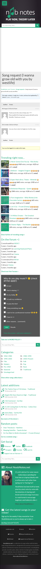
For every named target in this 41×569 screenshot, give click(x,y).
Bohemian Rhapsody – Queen (21, 189)
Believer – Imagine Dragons (20, 171)
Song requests (20, 89)
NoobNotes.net (5, 89)
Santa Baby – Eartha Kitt (13, 413)
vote (6, 327)
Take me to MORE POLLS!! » (11, 339)
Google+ (8, 450)
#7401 (37, 124)
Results (13, 327)
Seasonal (7, 369)
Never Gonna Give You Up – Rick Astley (24, 162)
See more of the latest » (10, 419)
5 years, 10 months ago (12, 97)
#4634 (37, 108)
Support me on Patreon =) (13, 453)
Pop (24, 364)
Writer (16, 259)
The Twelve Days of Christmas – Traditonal (20, 389)
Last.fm (29, 450)
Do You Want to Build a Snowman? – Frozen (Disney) (21, 433)
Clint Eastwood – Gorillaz (13, 401)
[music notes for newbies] (20, 15)
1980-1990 (27, 356)
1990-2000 (8, 359)
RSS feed (10, 539)
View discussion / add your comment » (17, 333)
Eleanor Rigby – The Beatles (21, 224)
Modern (6, 364)
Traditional (27, 369)
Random (32, 529)
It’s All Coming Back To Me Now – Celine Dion (20, 407)
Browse (21, 529)
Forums (13, 89)
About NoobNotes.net (27, 534)
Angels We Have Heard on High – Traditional (20, 395)
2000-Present (28, 359)
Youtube (19, 450)
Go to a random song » (9, 437)
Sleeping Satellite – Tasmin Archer (15, 430)
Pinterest (7, 446)
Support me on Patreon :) (27, 539)
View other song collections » (12, 378)
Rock (25, 367)
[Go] (37, 25)
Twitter (18, 446)
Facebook (28, 446)
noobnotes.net (10, 529)
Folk (24, 361)
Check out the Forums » (9, 271)
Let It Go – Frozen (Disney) (20, 207)
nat (16, 475)
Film (5, 361)
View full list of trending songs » (13, 235)
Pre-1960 (7, 367)
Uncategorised (9, 372)
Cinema (16, 254)
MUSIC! (17, 243)
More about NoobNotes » (24, 504)
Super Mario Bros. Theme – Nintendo (24, 180)
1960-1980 (8, 356)
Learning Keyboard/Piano (23, 249)
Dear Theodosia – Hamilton (12, 428)
